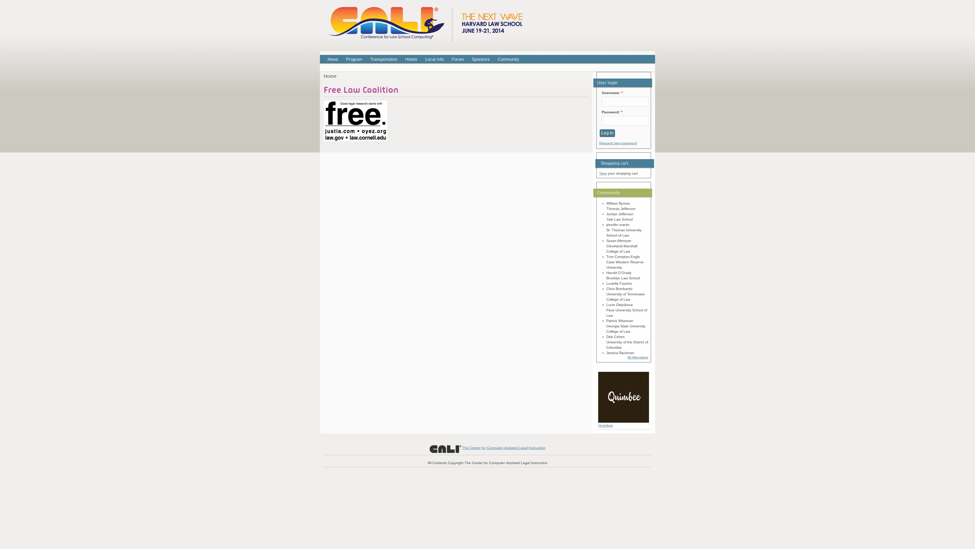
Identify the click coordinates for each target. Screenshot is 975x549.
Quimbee (605, 425)
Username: (612, 93)
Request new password (618, 143)
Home (330, 76)
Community (508, 59)
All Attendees (637, 357)
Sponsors (481, 59)
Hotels (411, 59)
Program (352, 60)
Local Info (434, 59)
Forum (458, 59)
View (603, 173)
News (333, 59)
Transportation (383, 59)
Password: (612, 112)
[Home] (425, 41)
